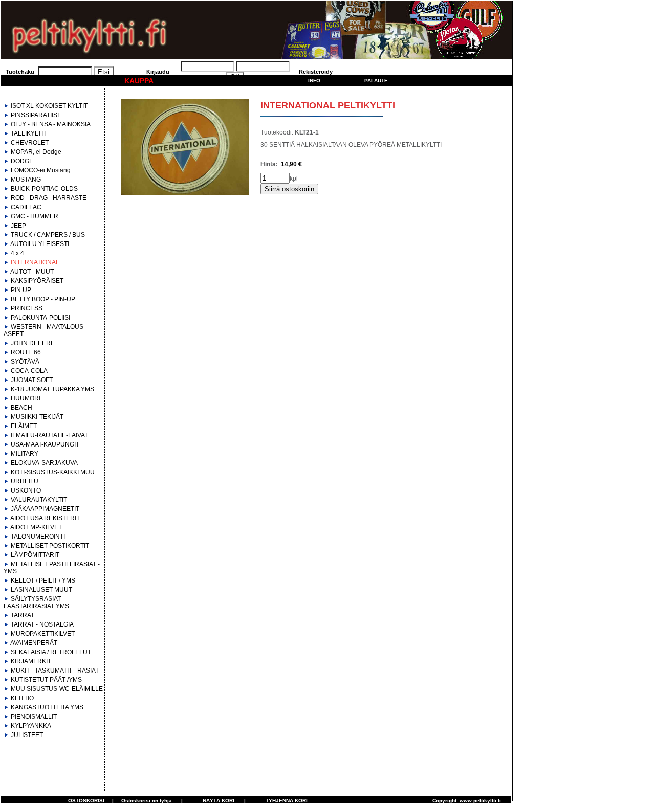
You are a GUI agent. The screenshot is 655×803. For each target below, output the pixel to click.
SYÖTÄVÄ (25, 361)
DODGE (22, 161)
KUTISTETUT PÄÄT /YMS (46, 679)
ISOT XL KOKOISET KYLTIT (49, 105)
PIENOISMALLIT (34, 716)
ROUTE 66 (26, 352)
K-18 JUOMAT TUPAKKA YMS (52, 389)
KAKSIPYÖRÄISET (37, 280)
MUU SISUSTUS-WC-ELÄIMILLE (57, 689)
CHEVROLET (30, 142)
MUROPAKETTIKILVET (43, 633)
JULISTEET (27, 735)
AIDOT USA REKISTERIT (45, 518)
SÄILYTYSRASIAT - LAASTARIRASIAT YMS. (37, 602)
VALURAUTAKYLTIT (39, 499)
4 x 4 (17, 253)
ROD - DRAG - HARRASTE (48, 198)
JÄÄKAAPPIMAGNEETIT (45, 508)
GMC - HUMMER (34, 216)
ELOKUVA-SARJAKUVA (44, 462)
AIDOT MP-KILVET (36, 527)
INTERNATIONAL (35, 262)
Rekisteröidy (316, 72)
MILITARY (24, 453)
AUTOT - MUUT (32, 271)
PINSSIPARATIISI (35, 115)
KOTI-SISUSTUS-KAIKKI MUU (53, 472)
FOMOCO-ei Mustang (41, 170)
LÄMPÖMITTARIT (35, 555)
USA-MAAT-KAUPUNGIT (45, 444)
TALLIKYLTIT (29, 133)
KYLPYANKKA (31, 725)
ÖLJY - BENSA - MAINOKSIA (51, 124)
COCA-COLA (29, 370)
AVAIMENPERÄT (33, 642)
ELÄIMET (24, 426)
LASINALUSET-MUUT (41, 589)
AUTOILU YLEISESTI (39, 244)
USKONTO (26, 490)
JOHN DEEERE (33, 343)
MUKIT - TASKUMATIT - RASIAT (55, 670)
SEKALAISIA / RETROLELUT (51, 652)
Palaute (376, 80)
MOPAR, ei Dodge (36, 151)
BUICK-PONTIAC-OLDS (44, 188)
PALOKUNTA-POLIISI (40, 317)
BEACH (21, 407)
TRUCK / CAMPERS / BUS (48, 234)
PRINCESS (26, 308)
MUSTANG (26, 179)
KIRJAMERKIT (31, 661)
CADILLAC (26, 207)
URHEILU (24, 481)
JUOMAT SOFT (32, 380)
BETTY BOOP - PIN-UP (43, 299)
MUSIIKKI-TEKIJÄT (37, 416)
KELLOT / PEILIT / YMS (43, 580)
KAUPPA (139, 81)
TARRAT (22, 615)
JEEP (18, 225)
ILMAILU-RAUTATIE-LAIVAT (49, 435)
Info (314, 80)
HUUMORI (25, 398)
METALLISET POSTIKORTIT (50, 545)
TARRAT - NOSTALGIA (42, 624)
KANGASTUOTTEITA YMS (47, 707)
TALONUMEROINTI (38, 536)
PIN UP (21, 290)
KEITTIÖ (22, 698)
